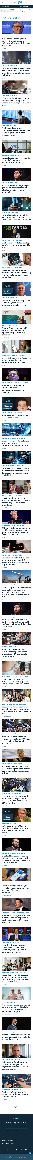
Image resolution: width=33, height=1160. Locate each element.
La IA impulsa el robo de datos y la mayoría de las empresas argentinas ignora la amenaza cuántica (16, 71)
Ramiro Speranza (7, 895)
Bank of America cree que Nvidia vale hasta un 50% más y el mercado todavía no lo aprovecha (16, 740)
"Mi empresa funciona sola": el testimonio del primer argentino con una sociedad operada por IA (16, 1065)
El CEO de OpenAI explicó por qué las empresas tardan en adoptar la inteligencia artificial (15, 188)
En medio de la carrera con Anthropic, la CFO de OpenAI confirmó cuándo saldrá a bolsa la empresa (16, 623)
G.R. (4, 108)
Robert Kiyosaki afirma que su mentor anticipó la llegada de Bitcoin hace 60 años (16, 1036)
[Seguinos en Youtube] (26, 1149)
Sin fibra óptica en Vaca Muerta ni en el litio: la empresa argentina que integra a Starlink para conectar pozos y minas (16, 592)
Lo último (8, 1122)
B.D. (4, 250)
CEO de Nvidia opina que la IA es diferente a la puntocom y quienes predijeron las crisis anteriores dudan (16, 531)
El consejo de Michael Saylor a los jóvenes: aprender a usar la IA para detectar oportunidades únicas (16, 769)
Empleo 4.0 (8, 1127)
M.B (4, 137)
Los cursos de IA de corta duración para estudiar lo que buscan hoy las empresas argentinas (16, 501)
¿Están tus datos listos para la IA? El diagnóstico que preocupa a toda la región (16, 302)
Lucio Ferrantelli (7, 507)
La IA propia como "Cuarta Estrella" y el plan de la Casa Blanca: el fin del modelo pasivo (15, 829)
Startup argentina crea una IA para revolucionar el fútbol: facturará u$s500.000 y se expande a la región (16, 1008)
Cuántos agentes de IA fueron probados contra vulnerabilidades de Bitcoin (15, 443)
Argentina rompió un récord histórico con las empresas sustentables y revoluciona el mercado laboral (15, 978)
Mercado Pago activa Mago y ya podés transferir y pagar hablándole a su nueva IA (16, 360)
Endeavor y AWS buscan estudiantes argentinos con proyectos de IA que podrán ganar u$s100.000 (14, 652)
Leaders (8, 1130)
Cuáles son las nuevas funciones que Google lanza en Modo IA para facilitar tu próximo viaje (16, 131)
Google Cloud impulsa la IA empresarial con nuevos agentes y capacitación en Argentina (14, 331)
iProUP (5, 48)
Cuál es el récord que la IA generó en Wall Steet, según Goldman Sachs (15, 1094)
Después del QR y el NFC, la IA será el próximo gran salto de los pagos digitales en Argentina (16, 889)
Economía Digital (16, 1123)
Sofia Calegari (6, 337)
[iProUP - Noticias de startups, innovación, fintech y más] (16, 2)
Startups (24, 1127)
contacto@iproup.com (7, 1143)
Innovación (16, 1127)
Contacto (16, 1130)
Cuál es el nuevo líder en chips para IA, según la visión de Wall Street (16, 245)
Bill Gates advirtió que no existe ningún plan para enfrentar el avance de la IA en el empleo (16, 42)
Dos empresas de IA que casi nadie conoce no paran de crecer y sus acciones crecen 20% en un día (15, 799)
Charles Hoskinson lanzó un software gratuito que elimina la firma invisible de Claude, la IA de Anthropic (16, 859)
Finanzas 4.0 (24, 1122)
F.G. (4, 537)
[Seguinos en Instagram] (7, 1149)
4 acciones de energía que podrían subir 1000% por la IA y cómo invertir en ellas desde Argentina (16, 273)
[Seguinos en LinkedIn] (16, 1149)
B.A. (4, 222)
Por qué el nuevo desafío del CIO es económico (15, 416)
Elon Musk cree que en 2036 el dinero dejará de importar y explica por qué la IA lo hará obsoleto (16, 918)
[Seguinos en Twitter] (21, 1149)
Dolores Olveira (7, 1071)
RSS (16, 1135)
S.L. (4, 599)
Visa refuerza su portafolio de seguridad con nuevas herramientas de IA (16, 160)
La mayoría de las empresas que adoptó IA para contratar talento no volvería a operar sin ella (16, 710)
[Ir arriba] (30, 1153)
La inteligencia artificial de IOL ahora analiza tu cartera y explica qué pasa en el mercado (16, 217)
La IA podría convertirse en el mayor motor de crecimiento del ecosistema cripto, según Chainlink (16, 471)
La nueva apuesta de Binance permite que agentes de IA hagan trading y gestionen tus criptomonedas (16, 561)
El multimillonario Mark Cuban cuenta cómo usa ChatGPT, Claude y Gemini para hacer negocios (14, 948)
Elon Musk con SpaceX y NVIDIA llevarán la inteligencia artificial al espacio (13, 388)
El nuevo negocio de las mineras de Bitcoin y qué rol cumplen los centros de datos (15, 681)
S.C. (4, 365)
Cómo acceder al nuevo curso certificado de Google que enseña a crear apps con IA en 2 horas (16, 101)
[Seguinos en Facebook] (12, 1149)
